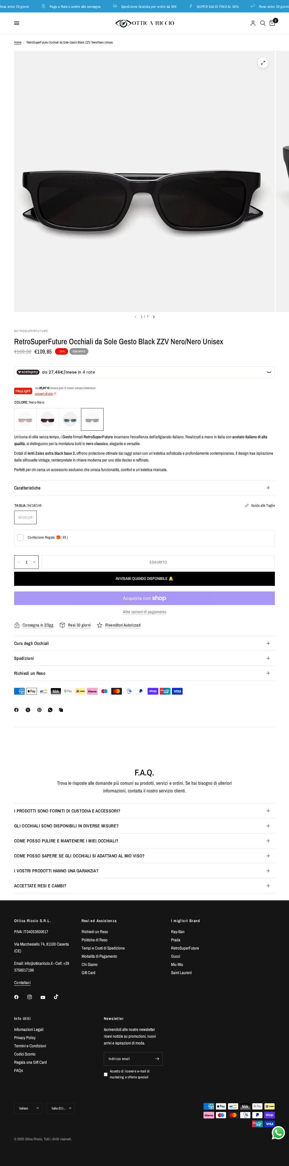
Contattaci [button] (22, 982)
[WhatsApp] (51, 709)
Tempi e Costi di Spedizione (103, 948)
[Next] (154, 317)
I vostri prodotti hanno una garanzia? (56, 871)
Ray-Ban (178, 932)
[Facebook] (17, 709)
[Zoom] (263, 62)
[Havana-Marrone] (25, 419)
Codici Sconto (25, 1054)
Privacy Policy (25, 1038)
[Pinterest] (40, 709)
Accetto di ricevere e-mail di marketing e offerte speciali (130, 1074)
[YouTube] (47, 997)
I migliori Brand (185, 921)
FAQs (18, 1070)
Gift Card (88, 973)
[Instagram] (33, 997)
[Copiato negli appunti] (62, 709)
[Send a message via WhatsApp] (278, 1133)
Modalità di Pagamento (99, 956)
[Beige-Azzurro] (70, 419)
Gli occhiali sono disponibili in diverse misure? (66, 826)
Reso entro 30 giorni (269, 6)
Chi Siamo (90, 964)
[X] (29, 709)
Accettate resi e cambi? (40, 886)
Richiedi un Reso (29, 673)
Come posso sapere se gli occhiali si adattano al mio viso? (79, 856)
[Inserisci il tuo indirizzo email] (157, 1059)
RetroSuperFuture (185, 948)
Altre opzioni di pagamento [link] (144, 611)
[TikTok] (60, 997)
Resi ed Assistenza (99, 921)
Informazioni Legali (28, 1029)
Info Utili (22, 1018)
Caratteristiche (27, 488)
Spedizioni (24, 658)
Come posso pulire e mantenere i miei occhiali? (66, 841)
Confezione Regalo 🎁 (48, 537)
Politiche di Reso (95, 940)
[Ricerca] (263, 23)
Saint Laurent (181, 973)
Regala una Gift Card (30, 1062)
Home (17, 42)
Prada (175, 940)
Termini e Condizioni (30, 1046)
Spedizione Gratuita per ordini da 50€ (143, 6)
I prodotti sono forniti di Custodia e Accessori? (67, 811)
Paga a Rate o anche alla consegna (70, 6)
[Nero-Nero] (92, 419)
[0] (271, 23)
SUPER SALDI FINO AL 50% (212, 6)
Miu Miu (177, 964)
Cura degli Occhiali (31, 643)
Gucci (175, 956)
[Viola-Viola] (47, 419)
